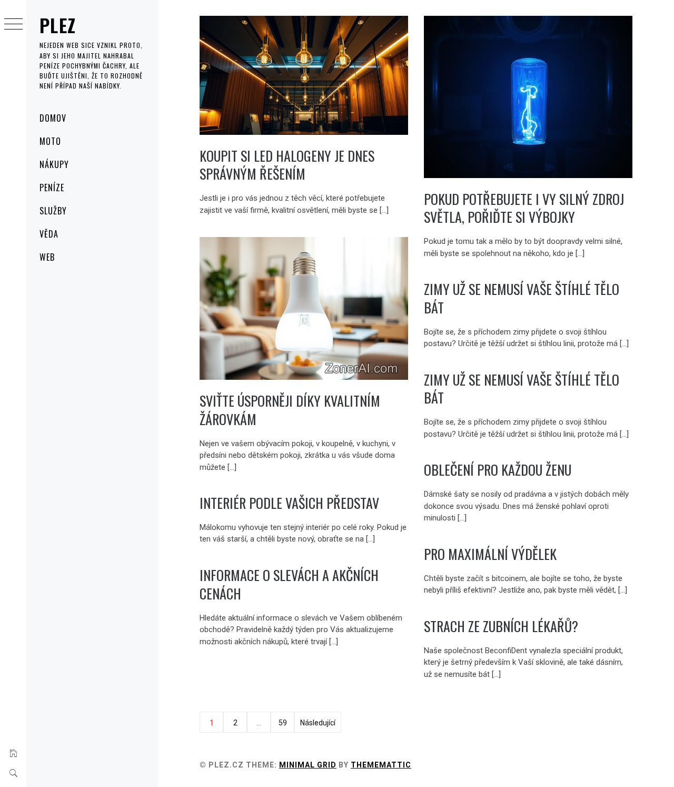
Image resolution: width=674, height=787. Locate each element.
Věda (48, 234)
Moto (50, 141)
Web (47, 257)
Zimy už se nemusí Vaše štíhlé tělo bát (521, 298)
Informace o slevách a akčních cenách (289, 584)
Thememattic (381, 765)
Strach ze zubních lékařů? (501, 626)
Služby (53, 210)
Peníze (51, 187)
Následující (317, 723)
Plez (57, 25)
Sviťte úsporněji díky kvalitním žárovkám (290, 409)
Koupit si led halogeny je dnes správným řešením (287, 164)
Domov (52, 118)
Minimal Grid (307, 765)
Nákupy (54, 164)
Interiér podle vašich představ (289, 503)
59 (283, 723)
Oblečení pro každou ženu (497, 469)
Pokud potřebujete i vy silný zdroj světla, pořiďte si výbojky (524, 208)
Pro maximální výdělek (490, 554)
